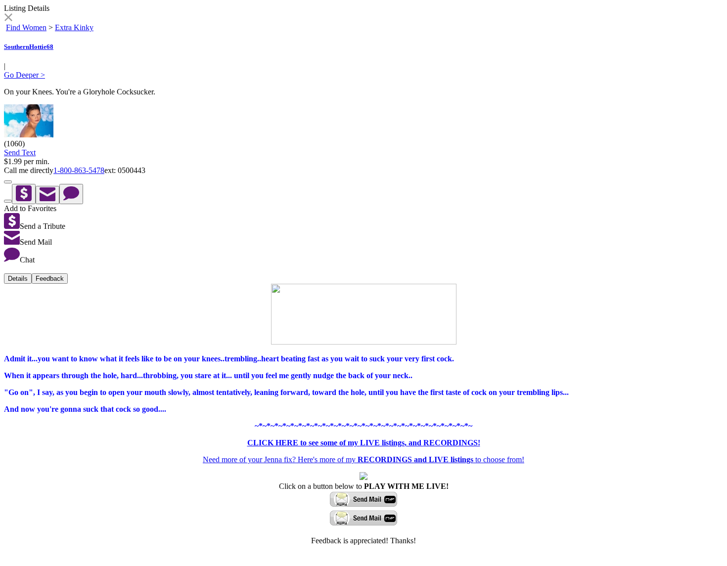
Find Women (26, 27)
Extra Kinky (74, 27)
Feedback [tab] (50, 278)
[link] (8, 18)
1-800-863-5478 (78, 170)
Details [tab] (18, 278)
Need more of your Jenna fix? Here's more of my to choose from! (363, 459)
